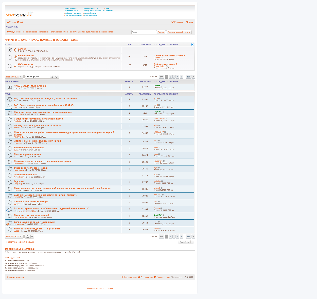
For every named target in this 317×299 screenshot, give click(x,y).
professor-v (18, 143)
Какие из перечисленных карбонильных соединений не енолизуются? (51, 208)
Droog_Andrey (159, 66)
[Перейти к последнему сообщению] (161, 86)
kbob (16, 157)
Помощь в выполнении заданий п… (170, 55)
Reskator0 (18, 121)
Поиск (161, 32)
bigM (156, 168)
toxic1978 (18, 197)
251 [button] (188, 76)
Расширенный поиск (179, 32)
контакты (109, 11)
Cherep (157, 86)
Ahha (156, 125)
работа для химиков (73, 13)
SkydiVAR (158, 112)
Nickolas (157, 181)
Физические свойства (25, 174)
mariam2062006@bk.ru (27, 211)
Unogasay (18, 184)
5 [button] (181, 76)
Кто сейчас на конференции (20, 249)
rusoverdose (19, 170)
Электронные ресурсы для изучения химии (37, 141)
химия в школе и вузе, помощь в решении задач (42, 39)
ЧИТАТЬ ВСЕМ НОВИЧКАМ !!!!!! (30, 86)
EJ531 (16, 231)
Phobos (157, 208)
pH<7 (16, 101)
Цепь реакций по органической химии (34, 222)
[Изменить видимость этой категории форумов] (192, 44)
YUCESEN (18, 114)
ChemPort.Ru (12, 27)
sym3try (17, 204)
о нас (108, 8)
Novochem (18, 163)
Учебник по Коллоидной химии (31, 168)
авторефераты (90, 13)
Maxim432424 (159, 119)
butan (16, 150)
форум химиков (90, 15)
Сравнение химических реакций (31, 201)
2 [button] (170, 76)
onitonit (17, 190)
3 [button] (174, 76)
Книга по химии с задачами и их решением (37, 228)
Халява (22, 49)
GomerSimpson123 (22, 217)
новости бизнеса (71, 11)
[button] (161, 77)
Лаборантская (25, 64)
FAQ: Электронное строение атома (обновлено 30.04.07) (43, 105)
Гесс (156, 201)
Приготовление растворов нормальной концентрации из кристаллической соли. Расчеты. (62, 188)
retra (156, 141)
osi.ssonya (18, 224)
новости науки (70, 8)
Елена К (157, 57)
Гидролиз (19, 181)
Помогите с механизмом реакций (31, 215)
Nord (156, 98)
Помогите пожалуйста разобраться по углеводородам (43, 112)
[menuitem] (20, 22)
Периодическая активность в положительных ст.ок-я (42, 161)
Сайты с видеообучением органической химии (39, 119)
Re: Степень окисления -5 (165, 64)
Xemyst (17, 128)
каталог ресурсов (91, 8)
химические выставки (73, 15)
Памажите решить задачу (27, 154)
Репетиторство (26, 55)
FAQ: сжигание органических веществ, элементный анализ (45, 98)
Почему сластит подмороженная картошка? (37, 125)
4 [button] (177, 76)
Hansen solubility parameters (29, 147)
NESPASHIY (19, 137)
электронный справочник (94, 11)
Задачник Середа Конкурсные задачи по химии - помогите (45, 195)
